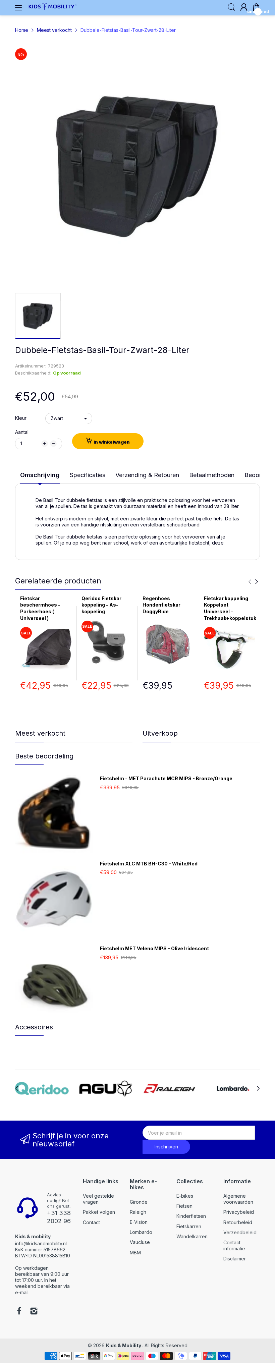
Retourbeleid (237, 1222)
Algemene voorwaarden (238, 1199)
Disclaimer (234, 1258)
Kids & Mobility (124, 1345)
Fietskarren (188, 1226)
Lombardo (141, 1232)
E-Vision (139, 1222)
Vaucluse (140, 1242)
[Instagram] (34, 1311)
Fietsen (184, 1206)
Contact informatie (234, 1245)
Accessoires (34, 1027)
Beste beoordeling (44, 756)
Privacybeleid (238, 1212)
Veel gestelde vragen (98, 1199)
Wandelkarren (192, 1236)
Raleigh (138, 1212)
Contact (91, 1222)
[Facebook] (19, 1311)
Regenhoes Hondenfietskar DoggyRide (161, 604)
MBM (135, 1252)
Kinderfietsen (191, 1216)
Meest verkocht (40, 733)
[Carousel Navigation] (253, 582)
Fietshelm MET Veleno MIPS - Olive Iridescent (154, 948)
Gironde (139, 1202)
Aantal (22, 432)
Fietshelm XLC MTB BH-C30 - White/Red (149, 863)
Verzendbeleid (240, 1232)
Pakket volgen (99, 1212)
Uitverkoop (160, 733)
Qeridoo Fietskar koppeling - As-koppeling (101, 604)
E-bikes (184, 1196)
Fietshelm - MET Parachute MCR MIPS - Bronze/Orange (166, 778)
